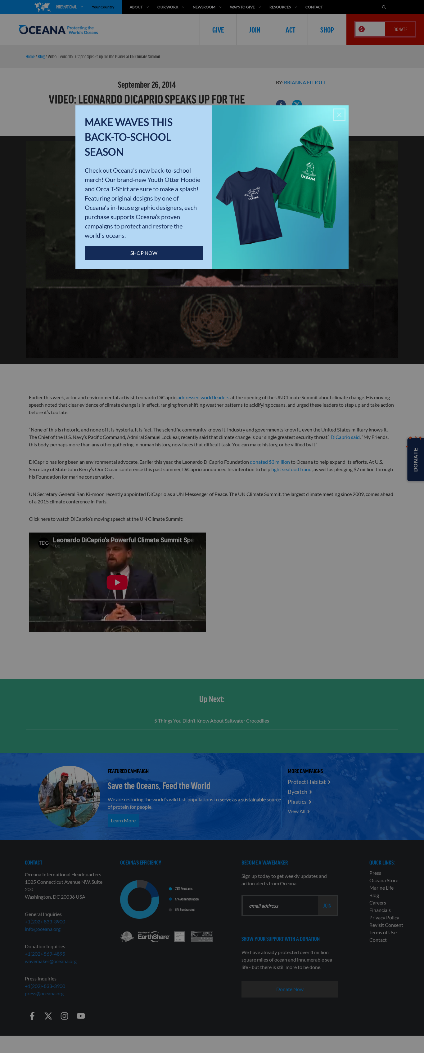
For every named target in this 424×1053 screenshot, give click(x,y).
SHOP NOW (143, 253)
